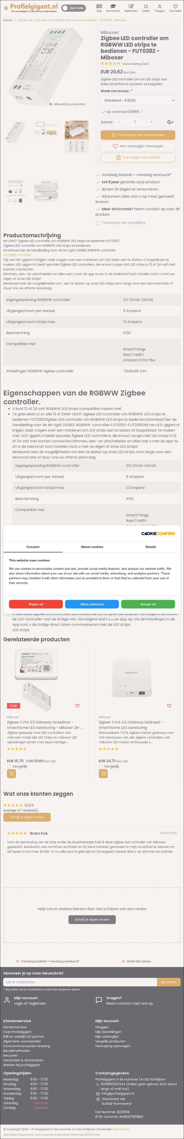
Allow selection (92, 604)
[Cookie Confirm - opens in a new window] (158, 533)
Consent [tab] (32, 547)
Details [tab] (151, 547)
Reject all (36, 604)
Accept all (148, 604)
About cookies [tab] (92, 547)
